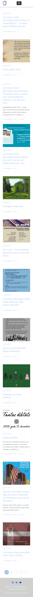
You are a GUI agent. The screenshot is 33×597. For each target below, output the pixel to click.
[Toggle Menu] (19, 3)
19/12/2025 (7, 390)
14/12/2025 (7, 433)
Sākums (8, 586)
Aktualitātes (8, 31)
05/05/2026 (7, 150)
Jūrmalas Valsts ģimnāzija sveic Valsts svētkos (16, 554)
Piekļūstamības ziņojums (16, 589)
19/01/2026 (7, 344)
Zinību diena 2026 (12, 69)
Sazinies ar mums (20, 586)
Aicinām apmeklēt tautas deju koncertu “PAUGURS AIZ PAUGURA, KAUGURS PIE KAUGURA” (16, 496)
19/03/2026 (7, 295)
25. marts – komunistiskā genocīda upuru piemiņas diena (16, 252)
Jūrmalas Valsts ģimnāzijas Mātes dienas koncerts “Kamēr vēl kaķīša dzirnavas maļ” (15, 159)
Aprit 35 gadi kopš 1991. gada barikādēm (14, 350)
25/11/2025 (7, 488)
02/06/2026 (7, 84)
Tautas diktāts (10, 437)
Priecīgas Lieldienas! (13, 206)
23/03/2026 (7, 245)
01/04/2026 (7, 202)
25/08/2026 (7, 13)
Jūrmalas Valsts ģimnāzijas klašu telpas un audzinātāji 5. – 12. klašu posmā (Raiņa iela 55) (16, 22)
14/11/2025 (7, 548)
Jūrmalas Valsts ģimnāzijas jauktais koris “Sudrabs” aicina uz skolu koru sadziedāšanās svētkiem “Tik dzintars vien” (15, 95)
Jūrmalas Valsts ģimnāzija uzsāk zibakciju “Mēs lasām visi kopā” (16, 302)
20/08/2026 (7, 65)
